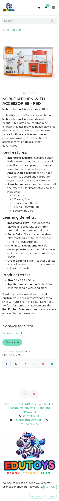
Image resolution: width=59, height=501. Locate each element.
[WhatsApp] (34, 364)
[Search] (52, 21)
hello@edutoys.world (27, 419)
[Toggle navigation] (53, 7)
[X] (16, 364)
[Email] (52, 364)
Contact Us (12, 342)
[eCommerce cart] (38, 7)
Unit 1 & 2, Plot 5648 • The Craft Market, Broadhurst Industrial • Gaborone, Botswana (29, 408)
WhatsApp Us (29, 423)
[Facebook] (6, 364)
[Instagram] (34, 394)
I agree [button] (51, 496)
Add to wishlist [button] (15, 333)
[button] (5, 62)
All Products (13, 29)
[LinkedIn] (25, 364)
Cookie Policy (50, 487)
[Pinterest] (43, 364)
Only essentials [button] (36, 496)
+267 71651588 (32, 416)
